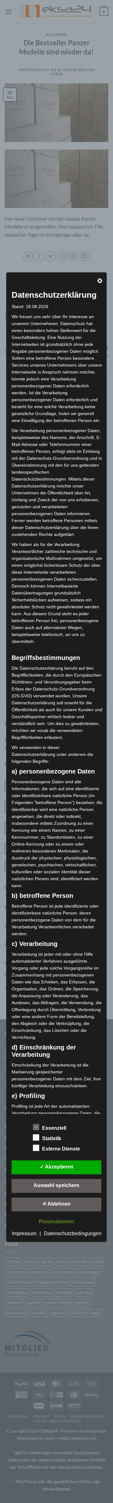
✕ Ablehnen (56, 1204)
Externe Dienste (61, 1148)
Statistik (51, 1138)
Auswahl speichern (56, 1185)
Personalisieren (56, 1221)
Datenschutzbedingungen (72, 1233)
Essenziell (54, 1128)
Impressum (24, 1233)
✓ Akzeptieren (56, 1166)
